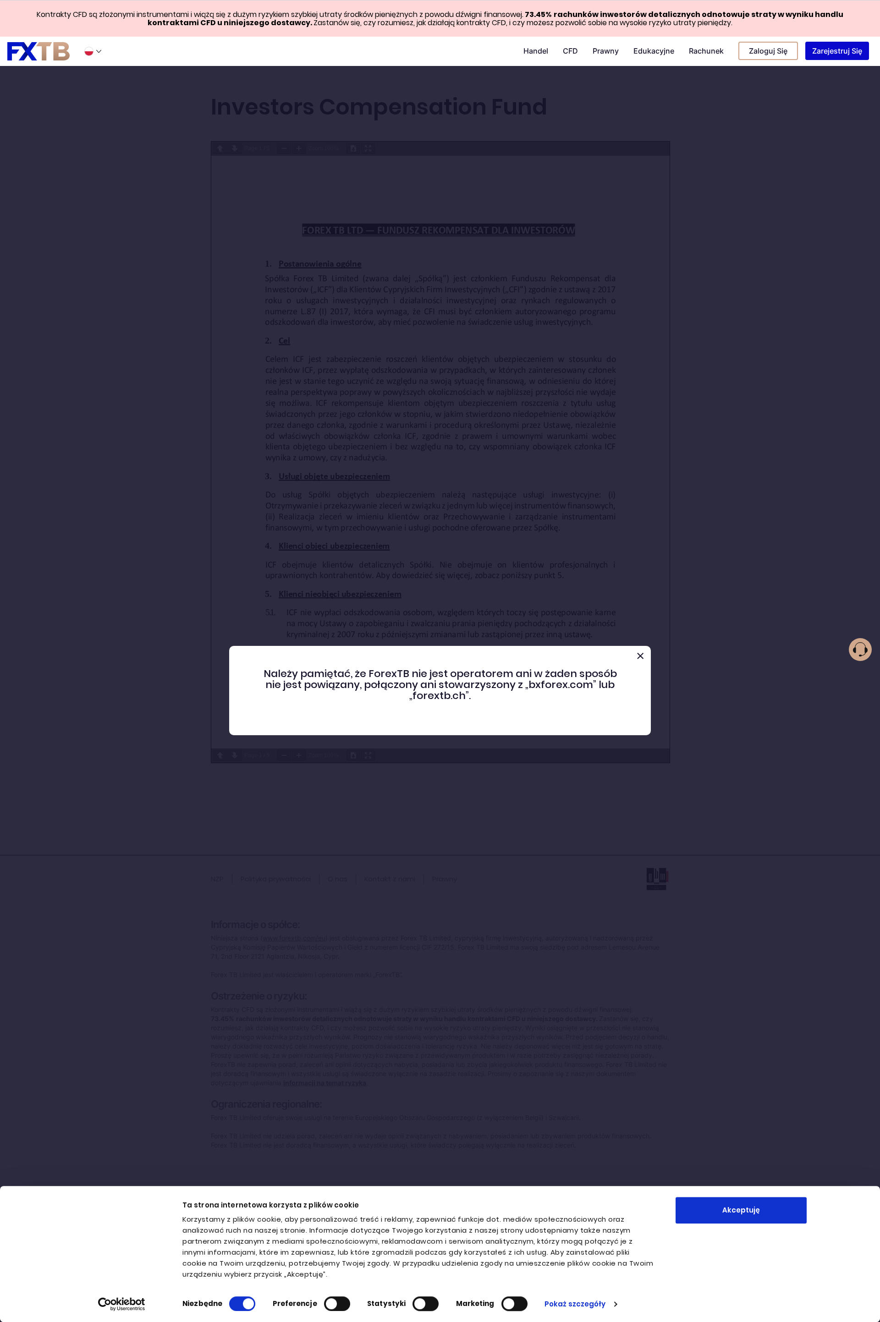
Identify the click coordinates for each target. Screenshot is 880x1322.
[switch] (337, 1303)
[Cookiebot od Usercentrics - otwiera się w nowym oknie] (122, 1304)
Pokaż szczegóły (575, 1304)
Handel (535, 50)
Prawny (606, 50)
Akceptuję (741, 1210)
